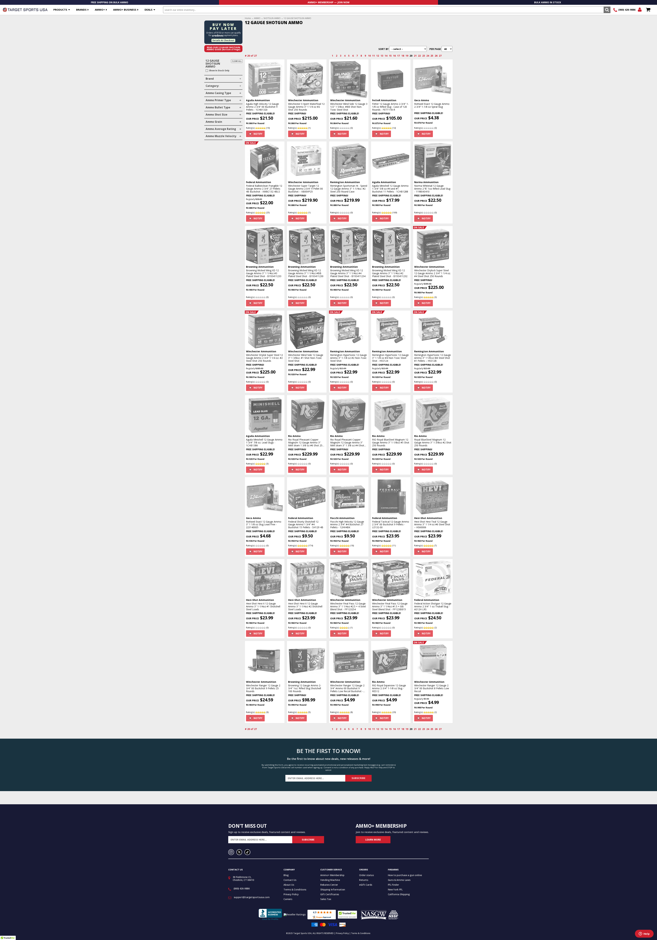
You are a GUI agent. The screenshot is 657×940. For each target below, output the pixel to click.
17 (398, 55)
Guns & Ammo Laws (399, 880)
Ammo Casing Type (218, 93)
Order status (366, 875)
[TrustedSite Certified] (347, 915)
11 (373, 55)
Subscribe (358, 778)
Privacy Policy (291, 894)
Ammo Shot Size (216, 114)
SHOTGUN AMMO (272, 18)
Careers (288, 899)
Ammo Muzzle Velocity (221, 136)
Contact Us (290, 880)
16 (394, 55)
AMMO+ (100, 9)
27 (440, 55)
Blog (286, 875)
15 (390, 55)
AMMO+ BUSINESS (124, 9)
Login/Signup (639, 10)
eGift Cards (365, 884)
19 (406, 55)
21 (415, 55)
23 (423, 55)
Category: (212, 86)
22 (419, 55)
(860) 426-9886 (626, 9)
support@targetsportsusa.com (252, 897)
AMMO (257, 18)
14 (386, 55)
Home (248, 18)
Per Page (435, 49)
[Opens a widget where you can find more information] (644, 934)
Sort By (383, 49)
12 (377, 55)
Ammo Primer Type (218, 100)
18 (402, 55)
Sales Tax (325, 899)
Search (607, 9)
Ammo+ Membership (332, 875)
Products (60, 9)
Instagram (231, 852)
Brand (210, 79)
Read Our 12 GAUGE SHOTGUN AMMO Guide (223, 48)
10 (369, 55)
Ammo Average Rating (221, 129)
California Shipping (399, 894)
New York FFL (395, 889)
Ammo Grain (214, 122)
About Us (289, 884)
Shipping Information (332, 889)
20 (411, 55)
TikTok (247, 852)
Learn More (373, 839)
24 (427, 55)
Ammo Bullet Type (218, 107)
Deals (148, 9)
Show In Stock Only (219, 71)
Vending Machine (330, 880)
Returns (363, 880)
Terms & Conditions (295, 889)
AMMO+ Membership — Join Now (329, 2)
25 (431, 55)
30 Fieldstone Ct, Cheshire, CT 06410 (243, 878)
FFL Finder (393, 884)
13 (382, 55)
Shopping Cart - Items (648, 10)
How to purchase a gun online (405, 875)
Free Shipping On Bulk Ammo (109, 2)
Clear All (237, 61)
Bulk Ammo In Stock (547, 2)
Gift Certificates (329, 894)
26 (436, 55)
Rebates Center (329, 884)
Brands (81, 9)
